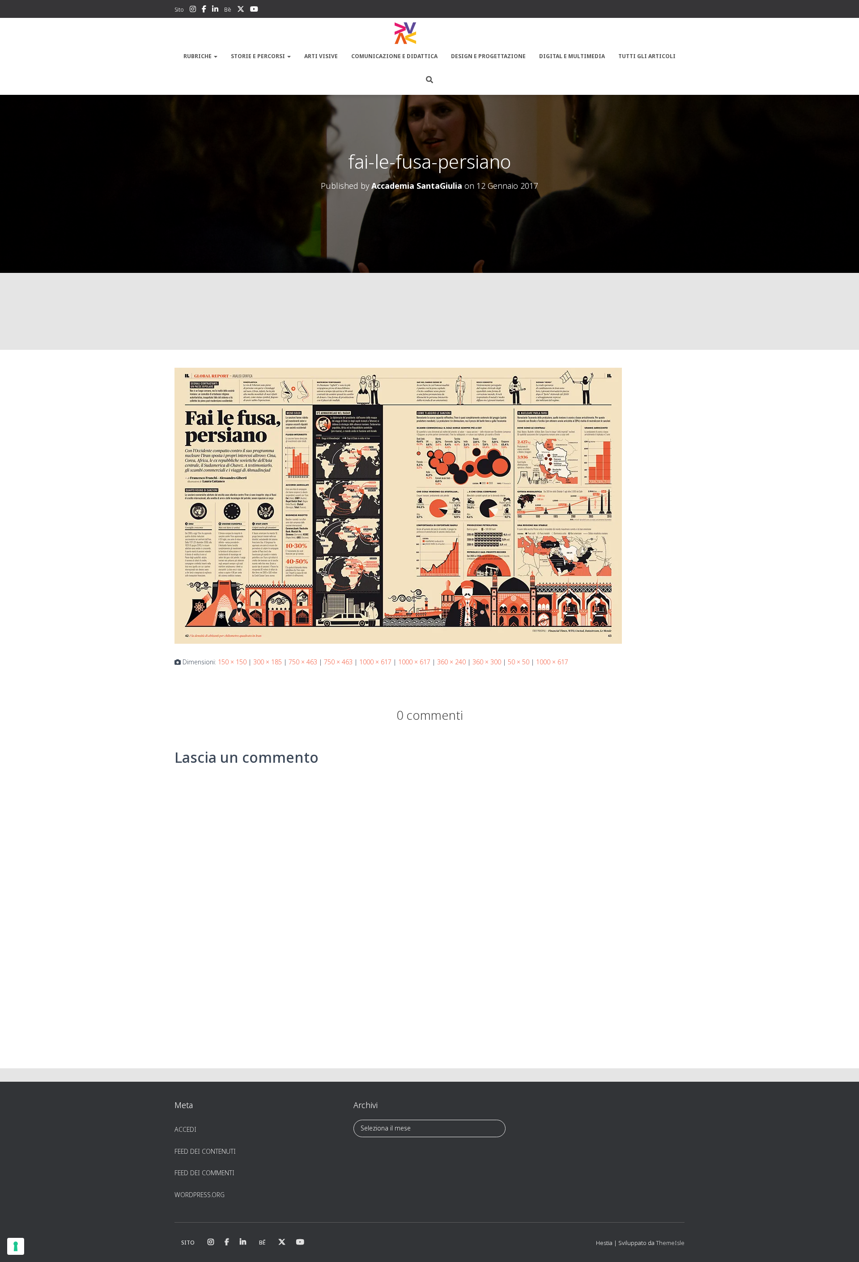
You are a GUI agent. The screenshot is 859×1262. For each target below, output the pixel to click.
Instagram (193, 10)
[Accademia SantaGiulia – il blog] (429, 33)
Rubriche (198, 56)
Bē (227, 9)
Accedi (185, 1129)
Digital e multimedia (572, 56)
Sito (179, 9)
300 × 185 (267, 662)
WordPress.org (199, 1194)
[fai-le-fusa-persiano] (398, 505)
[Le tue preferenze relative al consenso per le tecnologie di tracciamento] (15, 1246)
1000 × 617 (375, 662)
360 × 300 (486, 662)
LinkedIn (215, 10)
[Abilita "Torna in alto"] (841, 1244)
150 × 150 (232, 662)
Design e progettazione (488, 56)
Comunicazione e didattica (394, 56)
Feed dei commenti (204, 1173)
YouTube (254, 10)
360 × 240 (451, 662)
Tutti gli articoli (647, 56)
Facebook (204, 10)
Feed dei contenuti (205, 1151)
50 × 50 (518, 662)
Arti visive (321, 56)
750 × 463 (303, 662)
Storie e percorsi (258, 56)
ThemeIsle (670, 1243)
